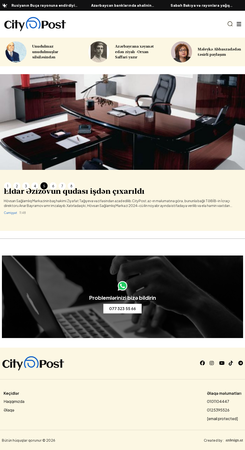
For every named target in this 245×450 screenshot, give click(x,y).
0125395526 (218, 409)
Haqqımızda (14, 401)
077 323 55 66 (122, 308)
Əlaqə (9, 409)
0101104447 (218, 401)
